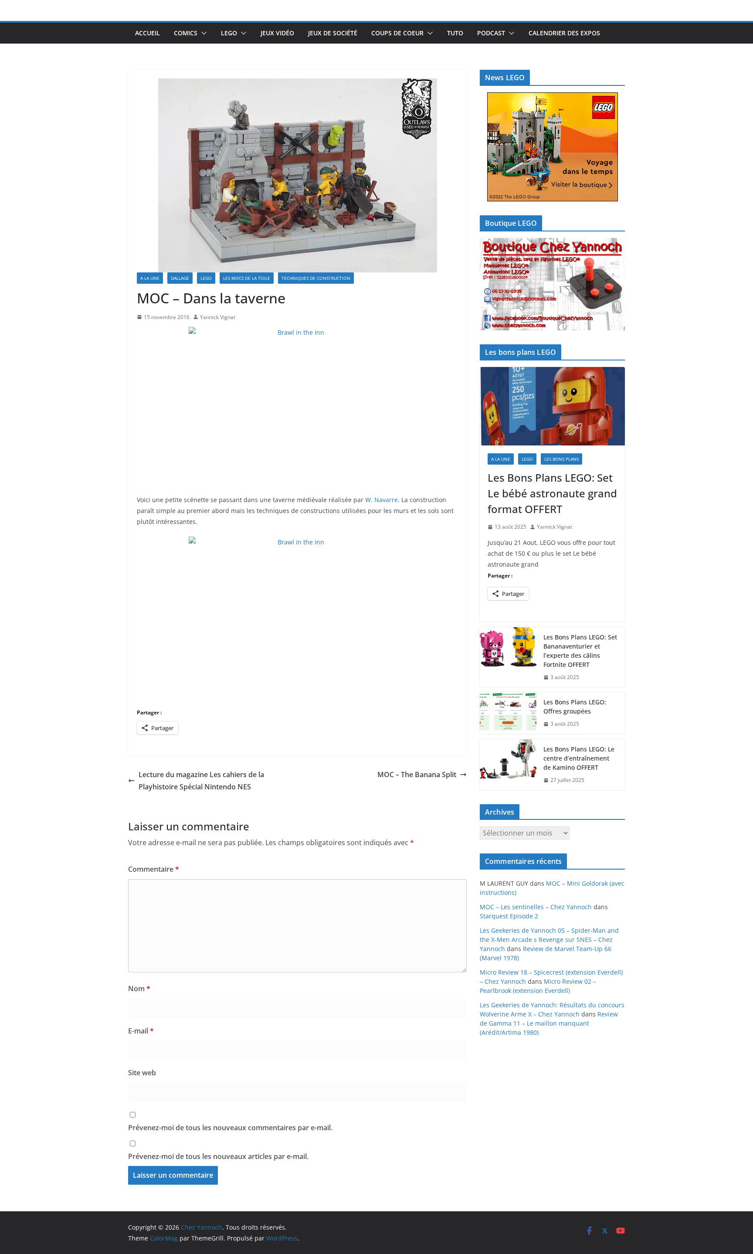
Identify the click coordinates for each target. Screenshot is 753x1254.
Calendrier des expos (564, 33)
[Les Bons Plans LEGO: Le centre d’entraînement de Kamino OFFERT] (508, 764)
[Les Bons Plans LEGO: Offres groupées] (508, 713)
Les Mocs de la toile (246, 278)
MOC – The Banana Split (416, 774)
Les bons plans (561, 459)
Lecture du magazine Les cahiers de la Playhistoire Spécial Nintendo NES (201, 781)
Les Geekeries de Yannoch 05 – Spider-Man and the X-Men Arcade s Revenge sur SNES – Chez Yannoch (549, 939)
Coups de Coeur (397, 33)
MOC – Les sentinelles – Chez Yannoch (536, 907)
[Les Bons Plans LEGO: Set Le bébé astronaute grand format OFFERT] (552, 406)
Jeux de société (332, 33)
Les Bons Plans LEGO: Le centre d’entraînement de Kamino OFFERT (578, 758)
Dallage (180, 278)
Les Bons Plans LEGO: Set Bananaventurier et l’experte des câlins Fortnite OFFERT (580, 651)
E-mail (141, 1031)
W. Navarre (381, 500)
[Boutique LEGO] (552, 284)
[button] (202, 33)
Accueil (147, 33)
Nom (139, 988)
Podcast (491, 33)
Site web (142, 1072)
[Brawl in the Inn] (297, 405)
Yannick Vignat (217, 317)
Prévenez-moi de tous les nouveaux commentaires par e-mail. (230, 1127)
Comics (185, 33)
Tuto (455, 33)
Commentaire (153, 869)
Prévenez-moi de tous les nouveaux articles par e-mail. (218, 1156)
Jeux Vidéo (277, 33)
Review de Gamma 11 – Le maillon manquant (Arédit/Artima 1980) (549, 1023)
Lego (229, 33)
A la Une (149, 278)
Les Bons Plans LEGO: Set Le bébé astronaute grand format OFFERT (552, 493)
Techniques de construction (316, 278)
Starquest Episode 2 (509, 916)
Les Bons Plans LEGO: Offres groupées (574, 706)
